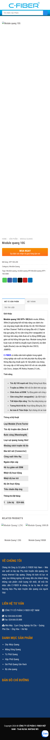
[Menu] (46, 4)
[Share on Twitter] (14, 280)
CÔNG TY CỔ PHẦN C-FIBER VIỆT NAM (21, 610)
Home (4, 239)
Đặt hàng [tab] (31, 301)
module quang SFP (24, 271)
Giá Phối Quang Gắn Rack (16, 664)
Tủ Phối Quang (11, 654)
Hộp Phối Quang (12, 659)
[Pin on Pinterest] (25, 280)
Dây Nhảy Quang (12, 644)
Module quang (11, 271)
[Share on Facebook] (9, 280)
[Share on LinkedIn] (30, 280)
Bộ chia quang (11, 669)
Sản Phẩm (13, 239)
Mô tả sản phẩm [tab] (11, 301)
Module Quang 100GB (37, 540)
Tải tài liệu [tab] (9, 307)
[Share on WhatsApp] (4, 280)
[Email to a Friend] (20, 280)
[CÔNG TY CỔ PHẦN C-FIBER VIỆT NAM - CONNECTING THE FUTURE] (23, 5)
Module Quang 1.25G (13, 540)
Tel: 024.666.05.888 (13, 616)
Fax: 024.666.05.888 (13, 619)
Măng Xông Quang (13, 649)
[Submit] (45, 13)
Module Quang (26, 239)
